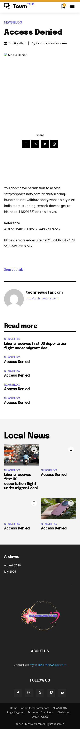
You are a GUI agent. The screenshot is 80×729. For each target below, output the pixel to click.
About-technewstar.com (35, 708)
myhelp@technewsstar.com (48, 665)
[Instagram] (29, 693)
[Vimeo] (51, 693)
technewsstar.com (51, 43)
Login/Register (15, 712)
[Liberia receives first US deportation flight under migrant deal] (21, 455)
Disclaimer (63, 712)
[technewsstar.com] (14, 299)
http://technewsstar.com (42, 298)
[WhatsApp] (54, 144)
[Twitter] (35, 144)
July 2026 (10, 571)
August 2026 (12, 565)
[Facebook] (26, 144)
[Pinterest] (45, 144)
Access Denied (17, 362)
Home (13, 708)
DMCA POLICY (40, 716)
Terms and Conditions (41, 712)
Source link (13, 269)
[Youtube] (62, 693)
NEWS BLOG (13, 22)
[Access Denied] (58, 455)
